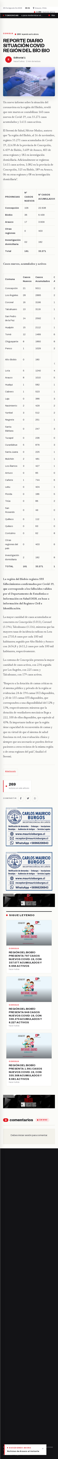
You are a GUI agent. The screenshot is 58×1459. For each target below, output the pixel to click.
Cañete (7, 1336)
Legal (17, 1454)
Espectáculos (9, 1408)
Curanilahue (9, 1341)
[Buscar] (52, 23)
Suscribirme (42, 1252)
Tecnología (8, 1402)
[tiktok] (20, 1319)
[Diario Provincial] (15, 24)
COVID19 (8, 33)
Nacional (7, 1381)
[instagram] (12, 1319)
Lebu (5, 1362)
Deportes (7, 1387)
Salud (6, 1397)
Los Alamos (8, 1346)
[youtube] (16, 1319)
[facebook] (4, 1319)
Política (6, 1392)
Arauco (6, 1357)
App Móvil (14, 1434)
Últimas (26, 1454)
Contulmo (8, 1367)
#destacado (10, 771)
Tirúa (5, 1351)
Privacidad (7, 1454)
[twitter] (8, 1319)
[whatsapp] (23, 1319)
